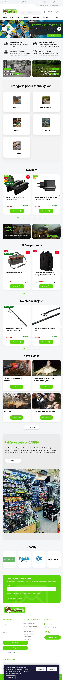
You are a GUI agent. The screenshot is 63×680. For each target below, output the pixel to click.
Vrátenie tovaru (27, 639)
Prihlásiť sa (15, 642)
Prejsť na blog (31, 427)
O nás (12, 460)
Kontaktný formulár (53, 637)
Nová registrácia (15, 648)
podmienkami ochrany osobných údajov (31, 593)
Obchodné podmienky (7, 2)
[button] (2, 29)
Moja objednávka (27, 636)
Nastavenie (10, 677)
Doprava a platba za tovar (30, 628)
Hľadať (39, 12)
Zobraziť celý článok (17, 386)
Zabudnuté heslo (11, 652)
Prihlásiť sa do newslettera (15, 598)
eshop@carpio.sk (52, 624)
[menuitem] (6, 17)
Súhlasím (52, 669)
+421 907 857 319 (52, 627)
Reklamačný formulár (28, 634)
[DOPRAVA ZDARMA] (17, 317)
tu (20, 673)
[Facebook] (45, 631)
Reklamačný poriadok (28, 631)
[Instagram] (49, 631)
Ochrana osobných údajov (21, 2)
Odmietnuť (41, 669)
